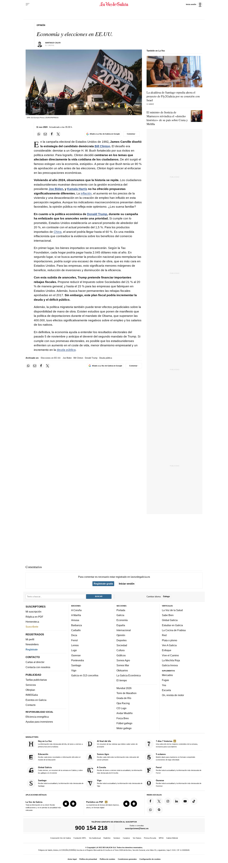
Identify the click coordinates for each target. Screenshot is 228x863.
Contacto (31, 705)
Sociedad (121, 645)
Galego (166, 596)
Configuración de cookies (150, 859)
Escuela (166, 690)
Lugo (74, 650)
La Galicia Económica (128, 675)
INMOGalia (32, 694)
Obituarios (122, 670)
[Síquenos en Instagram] (168, 801)
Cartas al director (35, 662)
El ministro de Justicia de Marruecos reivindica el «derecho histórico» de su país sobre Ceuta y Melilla (167, 118)
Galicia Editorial (172, 838)
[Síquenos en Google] (159, 810)
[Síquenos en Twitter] (159, 801)
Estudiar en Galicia (172, 625)
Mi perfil (30, 639)
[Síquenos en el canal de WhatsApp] (150, 810)
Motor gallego (124, 728)
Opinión (120, 635)
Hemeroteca (32, 621)
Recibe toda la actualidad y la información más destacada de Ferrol (178, 770)
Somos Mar (122, 665)
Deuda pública (105, 358)
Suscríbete (32, 626)
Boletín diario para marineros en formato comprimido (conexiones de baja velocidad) (175, 757)
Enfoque (166, 650)
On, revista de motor (173, 695)
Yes (164, 685)
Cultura (120, 650)
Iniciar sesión (126, 583)
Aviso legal (72, 859)
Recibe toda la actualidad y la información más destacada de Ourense (178, 783)
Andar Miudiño (124, 713)
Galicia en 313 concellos (84, 675)
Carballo (76, 630)
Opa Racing (123, 703)
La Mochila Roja (171, 660)
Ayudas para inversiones (39, 721)
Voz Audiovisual (95, 838)
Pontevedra (77, 660)
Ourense (76, 655)
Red (164, 635)
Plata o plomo (169, 640)
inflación (86, 193)
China (58, 231)
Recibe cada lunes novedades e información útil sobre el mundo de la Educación (59, 757)
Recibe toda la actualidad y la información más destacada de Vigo (119, 783)
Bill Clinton (102, 146)
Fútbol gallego (124, 723)
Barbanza (76, 625)
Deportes (121, 640)
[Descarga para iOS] (66, 804)
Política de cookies (107, 859)
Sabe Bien (168, 615)
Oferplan (30, 689)
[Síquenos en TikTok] (194, 801)
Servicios (31, 684)
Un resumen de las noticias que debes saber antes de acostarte (117, 744)
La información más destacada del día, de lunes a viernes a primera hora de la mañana (60, 744)
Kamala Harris (77, 189)
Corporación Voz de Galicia (60, 838)
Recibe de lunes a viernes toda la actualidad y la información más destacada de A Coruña (119, 770)
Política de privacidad (88, 859)
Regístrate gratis (103, 583)
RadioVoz (107, 838)
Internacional (123, 630)
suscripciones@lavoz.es (136, 828)
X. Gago (150, 104)
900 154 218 (91, 827)
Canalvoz (126, 838)
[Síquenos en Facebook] (150, 801)
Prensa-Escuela (150, 838)
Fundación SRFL (80, 838)
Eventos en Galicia (36, 700)
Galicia (120, 615)
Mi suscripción (33, 611)
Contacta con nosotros (38, 667)
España (120, 625)
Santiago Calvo (53, 43)
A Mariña (76, 615)
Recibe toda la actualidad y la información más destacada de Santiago (60, 783)
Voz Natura (137, 838)
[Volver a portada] (114, 4)
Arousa (75, 620)
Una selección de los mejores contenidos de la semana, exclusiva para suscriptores (177, 744)
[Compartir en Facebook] (51, 134)
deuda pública (66, 349)
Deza (74, 635)
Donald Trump (97, 214)
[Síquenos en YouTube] (185, 801)
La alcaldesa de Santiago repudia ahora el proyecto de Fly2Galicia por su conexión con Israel (173, 96)
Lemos (75, 645)
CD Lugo (121, 708)
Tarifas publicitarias (36, 680)
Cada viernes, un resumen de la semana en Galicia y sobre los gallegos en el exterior (60, 770)
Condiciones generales (127, 859)
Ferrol (74, 640)
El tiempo (121, 680)
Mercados (167, 675)
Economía (122, 620)
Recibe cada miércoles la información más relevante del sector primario (118, 757)
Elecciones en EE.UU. (51, 358)
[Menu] (28, 4)
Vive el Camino (170, 655)
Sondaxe (116, 838)
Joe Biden (56, 189)
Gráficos (121, 655)
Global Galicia (170, 620)
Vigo (73, 670)
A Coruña (76, 610)
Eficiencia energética (37, 716)
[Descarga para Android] (73, 804)
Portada (120, 610)
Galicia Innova (170, 665)
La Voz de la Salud (172, 610)
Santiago (76, 665)
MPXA (161, 838)
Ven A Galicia (169, 645)
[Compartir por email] (45, 134)
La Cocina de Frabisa (174, 630)
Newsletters (32, 644)
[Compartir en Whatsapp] (39, 134)
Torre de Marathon (126, 693)
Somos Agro (123, 660)
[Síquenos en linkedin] (176, 801)
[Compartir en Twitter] (58, 134)
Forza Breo (122, 718)
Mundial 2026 (124, 688)
